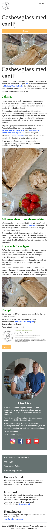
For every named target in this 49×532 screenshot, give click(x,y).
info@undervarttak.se (13, 519)
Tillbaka (24, 31)
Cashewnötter (18, 136)
